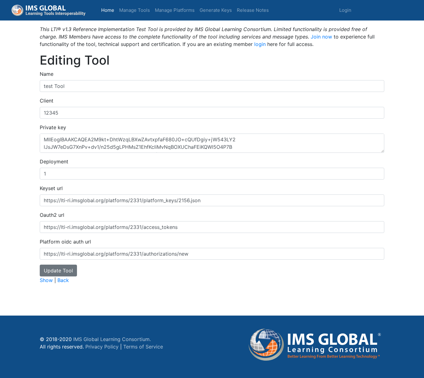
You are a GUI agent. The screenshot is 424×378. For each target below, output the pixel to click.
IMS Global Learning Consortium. (112, 339)
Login (345, 10)
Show (46, 280)
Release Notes (253, 10)
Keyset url (51, 188)
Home (109, 10)
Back (63, 280)
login (260, 44)
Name (46, 74)
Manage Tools (134, 10)
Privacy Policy (102, 347)
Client (46, 101)
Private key (53, 127)
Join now (321, 37)
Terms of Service (143, 347)
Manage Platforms (175, 10)
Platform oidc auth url (65, 242)
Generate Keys (216, 10)
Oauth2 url (52, 215)
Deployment (54, 161)
